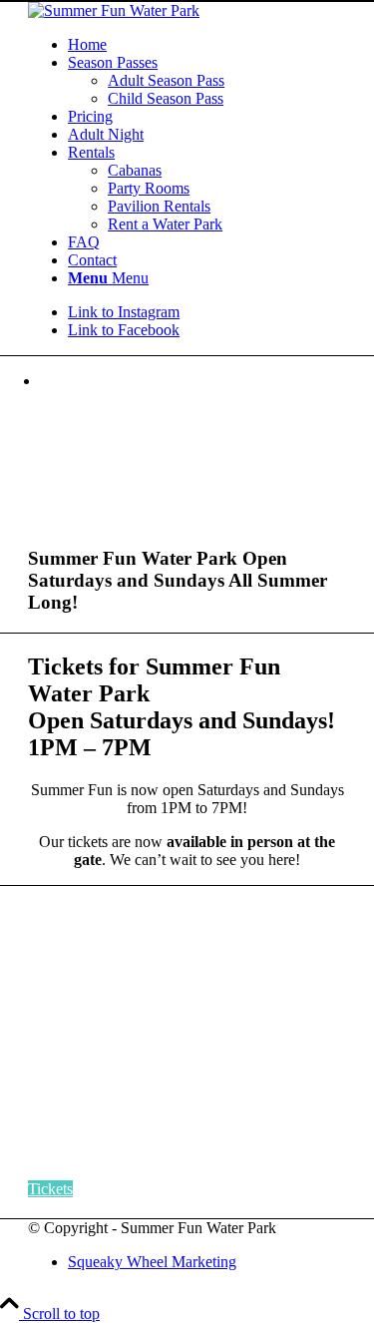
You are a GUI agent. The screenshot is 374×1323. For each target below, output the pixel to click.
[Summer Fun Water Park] (113, 10)
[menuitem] (207, 45)
